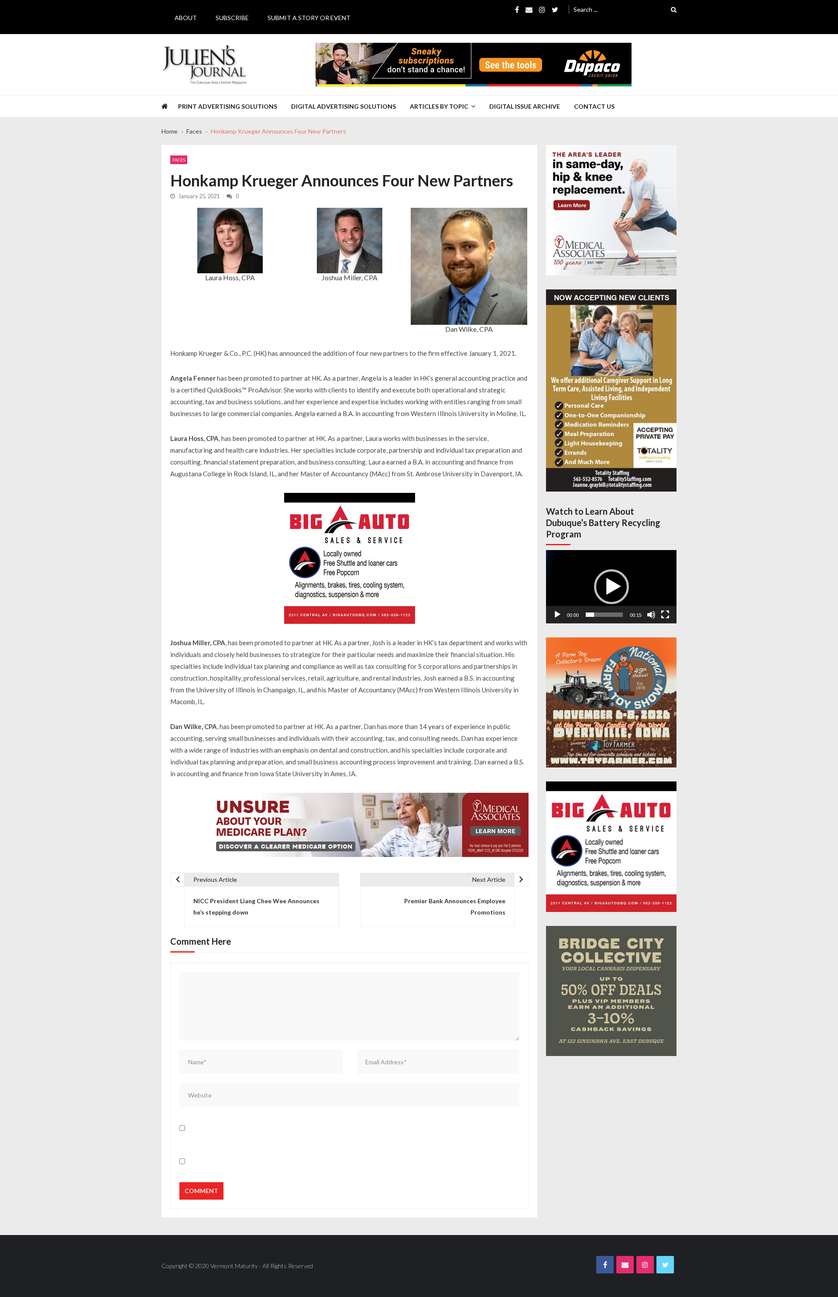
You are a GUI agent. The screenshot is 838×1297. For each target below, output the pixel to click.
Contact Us (594, 106)
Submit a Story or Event (309, 17)
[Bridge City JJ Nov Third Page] (611, 991)
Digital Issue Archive (524, 106)
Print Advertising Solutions (227, 106)
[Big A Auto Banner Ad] (349, 558)
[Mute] (651, 614)
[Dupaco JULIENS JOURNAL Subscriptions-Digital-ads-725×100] (474, 64)
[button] (611, 586)
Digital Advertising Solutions (343, 106)
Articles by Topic (439, 106)
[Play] (557, 614)
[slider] (604, 614)
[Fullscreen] (665, 614)
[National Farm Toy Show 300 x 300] (611, 702)
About (186, 17)
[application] (611, 586)
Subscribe (232, 17)
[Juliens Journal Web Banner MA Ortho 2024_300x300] (611, 210)
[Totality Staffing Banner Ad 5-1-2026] (611, 390)
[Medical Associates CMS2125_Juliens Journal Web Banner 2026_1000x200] (368, 825)
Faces (178, 159)
